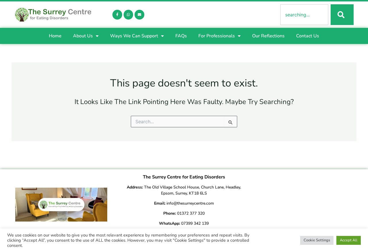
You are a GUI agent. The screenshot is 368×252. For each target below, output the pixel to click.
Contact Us (307, 36)
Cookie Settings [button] (317, 240)
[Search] (342, 14)
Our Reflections (268, 36)
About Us (83, 36)
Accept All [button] (348, 240)
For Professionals (216, 36)
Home (55, 36)
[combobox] (304, 14)
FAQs (181, 36)
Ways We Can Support (134, 36)
